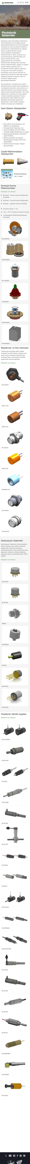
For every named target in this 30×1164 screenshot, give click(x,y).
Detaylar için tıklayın (8, 191)
